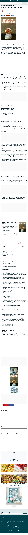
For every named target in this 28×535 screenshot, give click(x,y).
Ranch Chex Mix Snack (4, 483)
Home (1, 5)
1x (22, 246)
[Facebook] (11, 530)
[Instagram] (10, 0)
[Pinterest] (13, 0)
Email (10, 512)
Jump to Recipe (4, 15)
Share (14, 15)
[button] (2, 230)
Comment (2, 416)
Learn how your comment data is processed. (19, 447)
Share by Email (16, 234)
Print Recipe (5, 234)
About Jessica (14, 459)
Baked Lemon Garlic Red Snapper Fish (20, 483)
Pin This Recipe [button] (9, 15)
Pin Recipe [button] (11, 233)
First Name (2, 512)
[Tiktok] (17, 0)
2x (23, 246)
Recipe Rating (3, 414)
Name (2, 426)
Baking (3, 5)
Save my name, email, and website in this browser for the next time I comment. (13, 433)
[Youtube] (16, 530)
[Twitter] (14, 0)
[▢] (2, 248)
